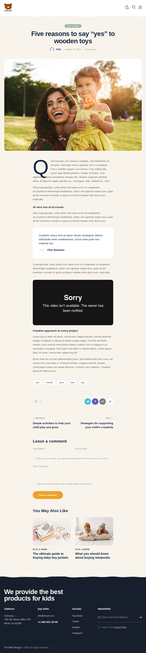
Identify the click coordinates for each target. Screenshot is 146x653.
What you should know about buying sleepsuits (92, 555)
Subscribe (139, 617)
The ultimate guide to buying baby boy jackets (50, 555)
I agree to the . (114, 627)
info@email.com (46, 616)
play (83, 382)
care (37, 382)
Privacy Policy (120, 627)
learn (72, 382)
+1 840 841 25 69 (48, 622)
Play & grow (73, 26)
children (49, 382)
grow (61, 382)
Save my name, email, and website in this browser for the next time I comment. (72, 458)
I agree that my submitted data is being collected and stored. (64, 484)
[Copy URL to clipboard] (110, 401)
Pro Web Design (12, 647)
